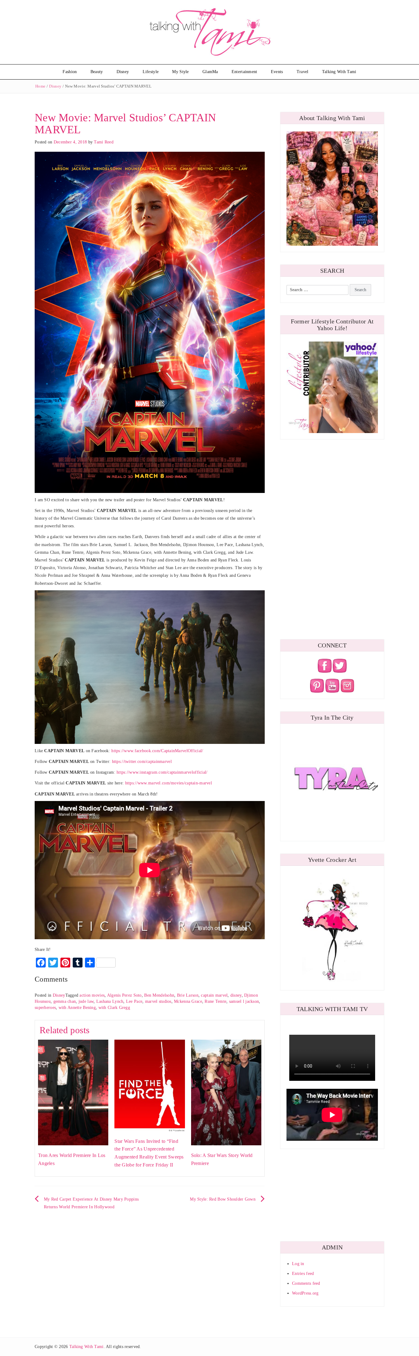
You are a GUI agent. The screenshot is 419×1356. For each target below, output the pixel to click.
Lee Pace (134, 1001)
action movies (92, 995)
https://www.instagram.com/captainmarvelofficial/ (162, 772)
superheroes (45, 1007)
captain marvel (214, 995)
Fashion (70, 71)
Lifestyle (151, 71)
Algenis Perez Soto (124, 995)
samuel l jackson (244, 1001)
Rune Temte (215, 1001)
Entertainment (244, 71)
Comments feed (306, 1283)
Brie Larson (187, 995)
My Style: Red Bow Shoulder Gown (223, 1199)
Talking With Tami (339, 71)
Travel (303, 71)
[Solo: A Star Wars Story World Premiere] (226, 1092)
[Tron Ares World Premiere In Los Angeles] (73, 1092)
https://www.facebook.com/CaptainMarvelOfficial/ (157, 750)
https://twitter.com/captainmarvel (142, 761)
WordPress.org (305, 1293)
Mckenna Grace (188, 1001)
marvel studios (158, 1001)
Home (40, 86)
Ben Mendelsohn (159, 995)
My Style (180, 71)
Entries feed (303, 1273)
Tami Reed (103, 142)
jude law (86, 1001)
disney (236, 995)
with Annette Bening (77, 1007)
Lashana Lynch (110, 1001)
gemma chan (64, 1001)
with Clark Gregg (114, 1007)
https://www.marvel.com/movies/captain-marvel (168, 783)
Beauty (96, 71)
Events (277, 71)
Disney (123, 71)
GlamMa (210, 71)
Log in (298, 1263)
